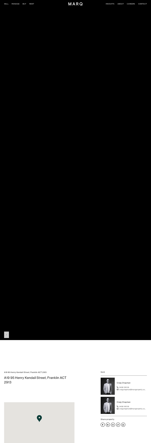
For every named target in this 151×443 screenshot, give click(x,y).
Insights (110, 4)
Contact (142, 4)
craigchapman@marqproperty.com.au (133, 389)
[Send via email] (113, 425)
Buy (24, 4)
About (121, 4)
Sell (6, 4)
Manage (16, 4)
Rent (31, 4)
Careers (131, 4)
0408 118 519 (124, 387)
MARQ (75, 3)
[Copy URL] (118, 425)
